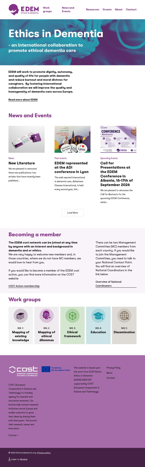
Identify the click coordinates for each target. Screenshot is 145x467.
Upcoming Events (109, 158)
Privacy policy (44, 453)
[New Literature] (26, 139)
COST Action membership (24, 286)
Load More (72, 212)
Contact (110, 378)
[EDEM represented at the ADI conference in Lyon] (72, 139)
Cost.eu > (13, 435)
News (11, 158)
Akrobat (23, 459)
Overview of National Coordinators (108, 283)
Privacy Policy (113, 367)
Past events (61, 158)
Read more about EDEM (23, 99)
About (109, 373)
